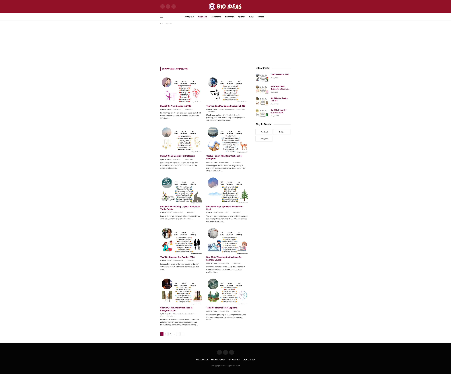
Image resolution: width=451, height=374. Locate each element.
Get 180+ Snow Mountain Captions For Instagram (224, 157)
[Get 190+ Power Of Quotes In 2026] (261, 113)
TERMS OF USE (234, 360)
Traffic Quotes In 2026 (279, 74)
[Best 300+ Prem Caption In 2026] (181, 89)
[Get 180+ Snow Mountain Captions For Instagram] (227, 139)
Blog (251, 17)
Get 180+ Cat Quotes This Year (279, 99)
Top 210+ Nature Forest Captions (221, 308)
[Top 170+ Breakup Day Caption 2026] (181, 240)
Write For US (202, 360)
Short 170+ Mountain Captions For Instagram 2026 (176, 309)
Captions (202, 17)
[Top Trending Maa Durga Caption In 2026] (227, 89)
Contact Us (249, 360)
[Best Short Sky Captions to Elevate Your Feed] (227, 189)
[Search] (290, 16)
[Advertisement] (225, 45)
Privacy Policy (218, 360)
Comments (216, 17)
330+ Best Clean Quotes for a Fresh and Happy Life (279, 87)
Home (162, 24)
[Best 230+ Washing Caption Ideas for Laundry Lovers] (227, 240)
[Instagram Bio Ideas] (225, 6)
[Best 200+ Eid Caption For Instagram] (181, 139)
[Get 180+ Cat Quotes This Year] (261, 101)
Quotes (241, 17)
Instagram (189, 17)
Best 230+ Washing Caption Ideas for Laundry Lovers (224, 258)
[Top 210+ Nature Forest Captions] (227, 291)
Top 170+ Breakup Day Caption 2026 (177, 257)
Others (261, 17)
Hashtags (229, 17)
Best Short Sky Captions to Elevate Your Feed (224, 207)
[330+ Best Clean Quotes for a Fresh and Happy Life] (261, 89)
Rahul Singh (166, 109)
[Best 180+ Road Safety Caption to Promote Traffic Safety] (181, 189)
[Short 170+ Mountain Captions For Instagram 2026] (181, 291)
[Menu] (161, 16)
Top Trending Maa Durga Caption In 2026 (225, 106)
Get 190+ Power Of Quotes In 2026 (278, 111)
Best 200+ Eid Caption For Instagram (177, 156)
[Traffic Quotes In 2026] (261, 77)
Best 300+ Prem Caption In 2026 (175, 106)
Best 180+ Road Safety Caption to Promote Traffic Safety (180, 207)
